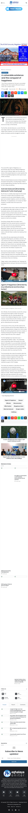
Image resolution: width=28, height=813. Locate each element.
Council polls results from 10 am (18, 734)
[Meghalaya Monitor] (14, 3)
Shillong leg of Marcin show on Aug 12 (6, 584)
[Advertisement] (14, 28)
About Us (13, 806)
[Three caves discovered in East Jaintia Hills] (5, 724)
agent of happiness (11, 400)
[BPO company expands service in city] (5, 730)
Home (3, 69)
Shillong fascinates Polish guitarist (6, 571)
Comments (22, 704)
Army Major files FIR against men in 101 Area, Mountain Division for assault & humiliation (18, 717)
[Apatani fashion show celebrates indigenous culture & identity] (21, 627)
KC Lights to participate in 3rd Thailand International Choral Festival (21, 477)
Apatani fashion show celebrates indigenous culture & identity (20, 681)
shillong (14, 412)
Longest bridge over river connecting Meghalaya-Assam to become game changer (17, 710)
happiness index (19, 406)
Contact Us (18, 806)
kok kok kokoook (8, 409)
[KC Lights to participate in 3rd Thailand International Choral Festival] (21, 470)
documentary (17, 403)
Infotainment (8, 69)
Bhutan (9, 403)
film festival (8, 406)
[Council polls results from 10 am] (5, 736)
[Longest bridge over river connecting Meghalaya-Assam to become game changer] (5, 710)
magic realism (20, 409)
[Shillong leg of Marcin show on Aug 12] (7, 579)
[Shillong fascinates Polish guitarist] (7, 518)
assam (21, 400)
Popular (4, 704)
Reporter (4, 89)
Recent (13, 704)
